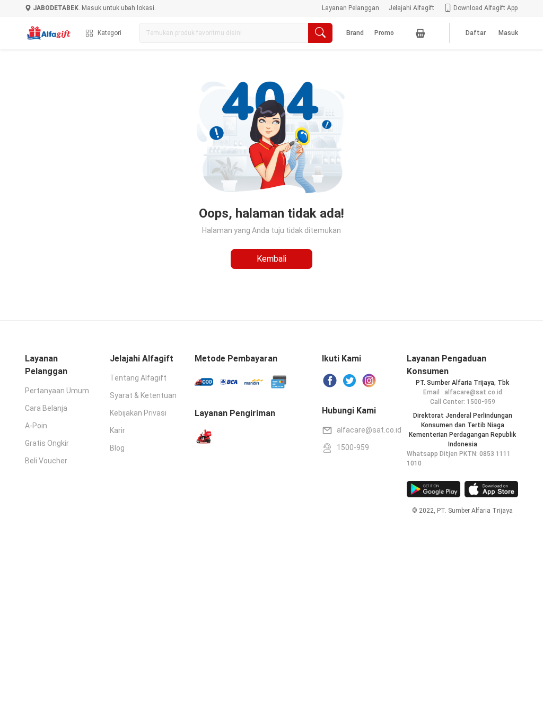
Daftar (476, 33)
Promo (384, 33)
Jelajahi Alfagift (411, 8)
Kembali (271, 259)
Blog (117, 448)
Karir (117, 430)
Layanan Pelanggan (350, 8)
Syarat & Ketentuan (143, 395)
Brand (355, 33)
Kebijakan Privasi (138, 413)
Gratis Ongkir (47, 443)
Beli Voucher (46, 460)
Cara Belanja (46, 408)
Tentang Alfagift (138, 378)
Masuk (508, 33)
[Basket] (420, 33)
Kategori (109, 33)
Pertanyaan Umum (57, 390)
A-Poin (36, 425)
